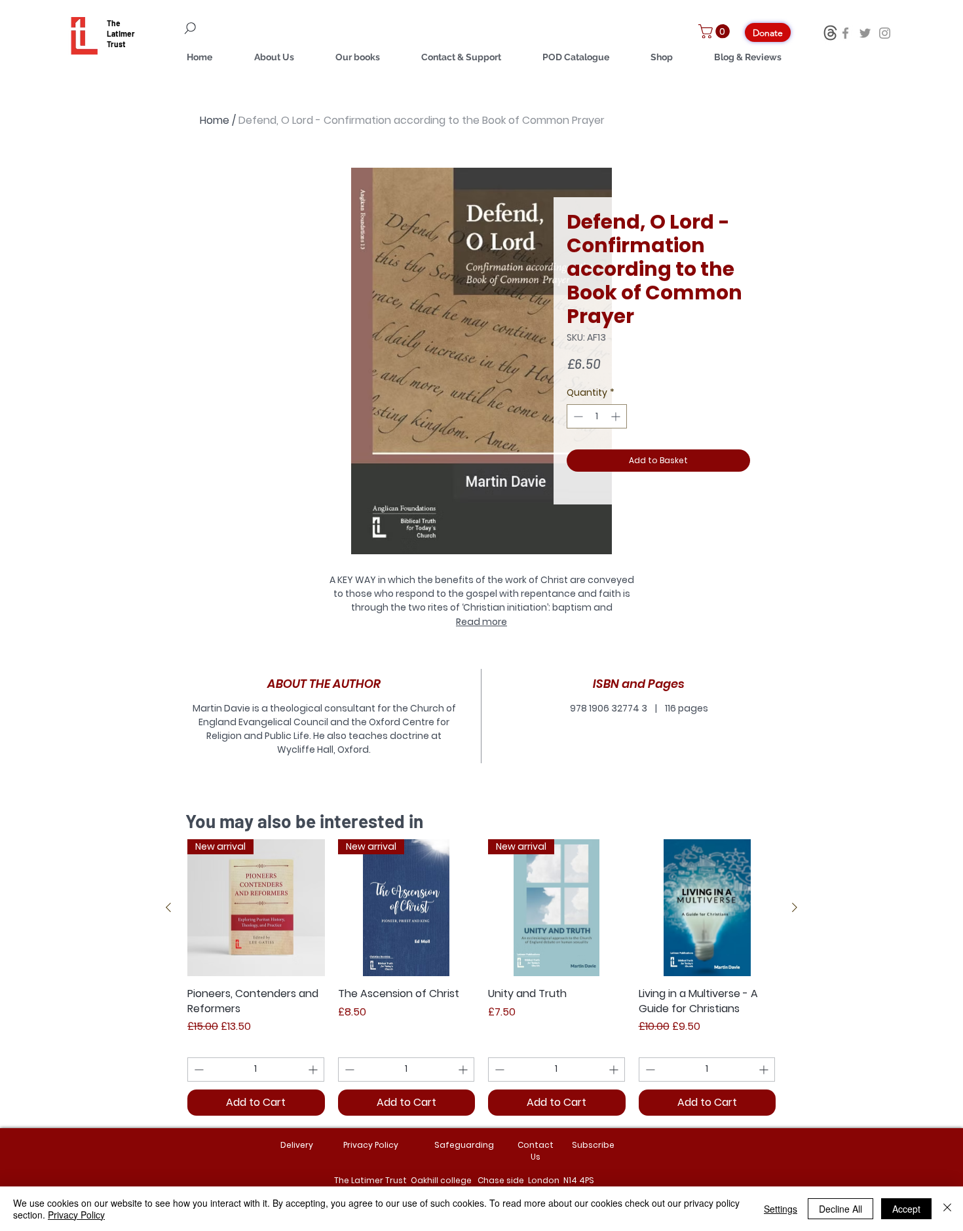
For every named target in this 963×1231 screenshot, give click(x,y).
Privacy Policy (76, 1214)
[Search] (265, 28)
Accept (906, 1208)
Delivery (296, 1144)
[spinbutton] (597, 416)
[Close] (947, 1209)
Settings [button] (780, 1208)
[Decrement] (577, 416)
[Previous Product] (168, 907)
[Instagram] (884, 33)
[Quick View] (707, 908)
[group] (481, 977)
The (114, 23)
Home (214, 120)
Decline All (840, 1208)
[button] (715, 31)
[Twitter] (865, 33)
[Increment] (617, 416)
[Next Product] (794, 907)
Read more (481, 621)
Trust (116, 43)
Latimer (121, 33)
